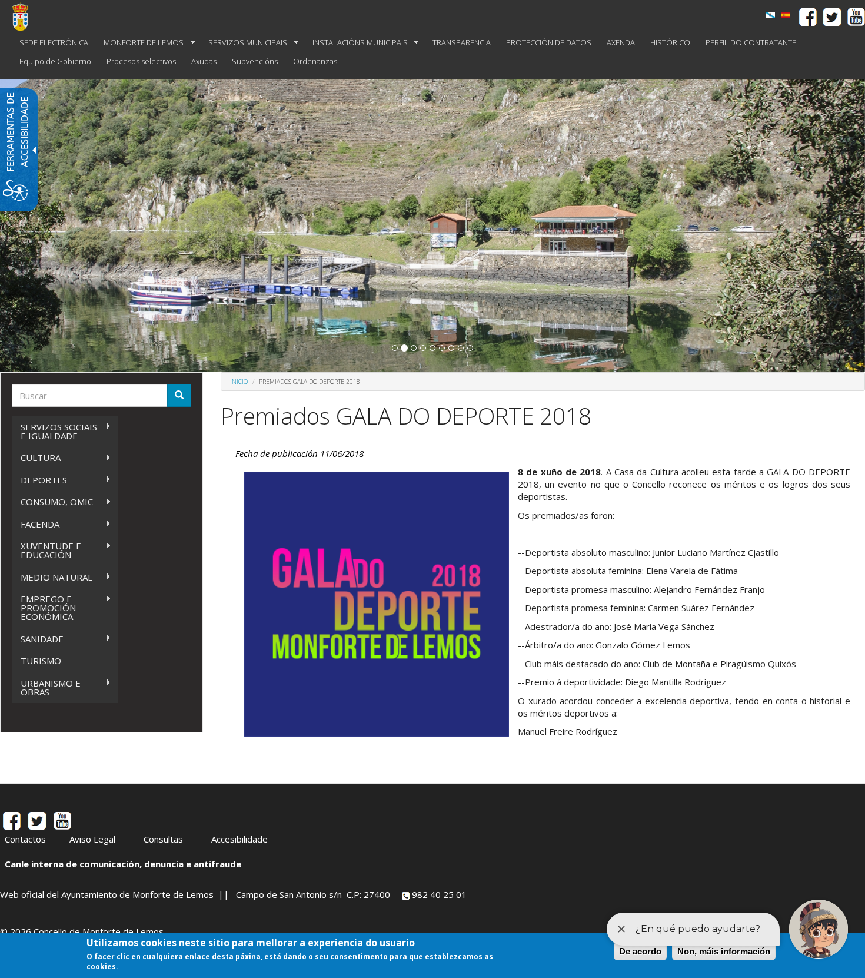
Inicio (239, 381)
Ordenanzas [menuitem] (315, 61)
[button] (395, 348)
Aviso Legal (92, 839)
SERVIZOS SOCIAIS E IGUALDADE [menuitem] (54, 431)
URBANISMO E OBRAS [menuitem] (46, 687)
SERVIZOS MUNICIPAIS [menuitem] (244, 42)
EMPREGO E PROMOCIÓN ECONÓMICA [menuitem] (44, 607)
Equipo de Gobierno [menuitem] (55, 61)
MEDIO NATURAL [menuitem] (52, 577)
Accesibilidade (239, 839)
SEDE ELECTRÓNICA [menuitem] (53, 42)
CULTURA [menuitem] (36, 458)
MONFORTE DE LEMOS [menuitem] (140, 42)
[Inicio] (25, 16)
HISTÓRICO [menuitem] (670, 42)
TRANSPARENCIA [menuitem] (461, 42)
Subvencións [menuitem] (255, 61)
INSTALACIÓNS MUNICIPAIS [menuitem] (356, 42)
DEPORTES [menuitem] (39, 480)
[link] (770, 15)
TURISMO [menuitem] (41, 661)
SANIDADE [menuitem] (38, 639)
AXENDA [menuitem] (621, 42)
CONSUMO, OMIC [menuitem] (52, 502)
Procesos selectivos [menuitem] (141, 61)
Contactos (25, 839)
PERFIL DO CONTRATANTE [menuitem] (751, 42)
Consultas (163, 839)
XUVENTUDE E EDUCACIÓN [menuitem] (46, 550)
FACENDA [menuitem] (35, 524)
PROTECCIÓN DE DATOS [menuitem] (548, 42)
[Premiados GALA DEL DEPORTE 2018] (785, 15)
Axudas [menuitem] (204, 61)
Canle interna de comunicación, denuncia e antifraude (123, 864)
